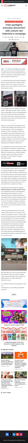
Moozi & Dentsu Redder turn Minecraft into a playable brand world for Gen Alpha (7, 362)
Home (9, 18)
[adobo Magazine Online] (10, 5)
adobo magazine (8, 37)
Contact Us (5, 440)
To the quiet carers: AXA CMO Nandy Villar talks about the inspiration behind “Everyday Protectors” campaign (7, 383)
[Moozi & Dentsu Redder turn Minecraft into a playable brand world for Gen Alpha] (7, 355)
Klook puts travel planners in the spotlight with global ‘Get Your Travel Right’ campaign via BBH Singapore (21, 363)
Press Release (19, 21)
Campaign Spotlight (16, 18)
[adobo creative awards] (14, 61)
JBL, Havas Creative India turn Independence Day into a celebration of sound (20, 382)
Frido (14, 294)
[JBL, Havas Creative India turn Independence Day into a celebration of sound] (21, 374)
